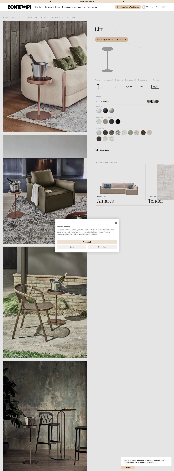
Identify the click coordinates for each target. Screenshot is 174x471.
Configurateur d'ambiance (128, 7)
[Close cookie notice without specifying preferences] (116, 223)
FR (147, 7)
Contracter (92, 7)
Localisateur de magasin (73, 7)
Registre (128, 467)
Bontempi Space (87, 1)
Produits (39, 7)
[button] (51, 1)
